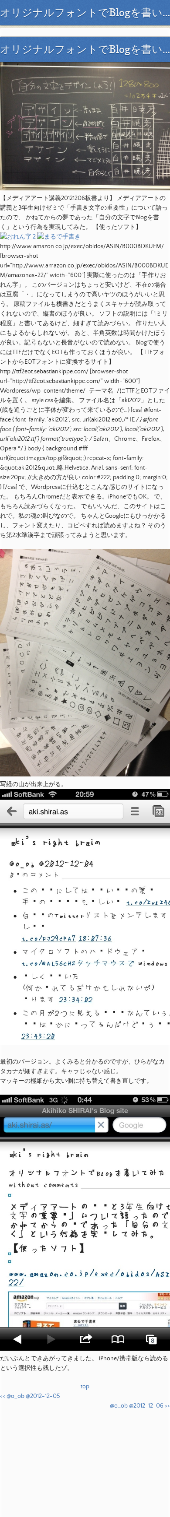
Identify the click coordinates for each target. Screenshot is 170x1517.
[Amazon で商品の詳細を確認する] (18, 236)
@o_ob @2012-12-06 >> (140, 1405)
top (85, 1386)
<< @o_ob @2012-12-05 (30, 1396)
